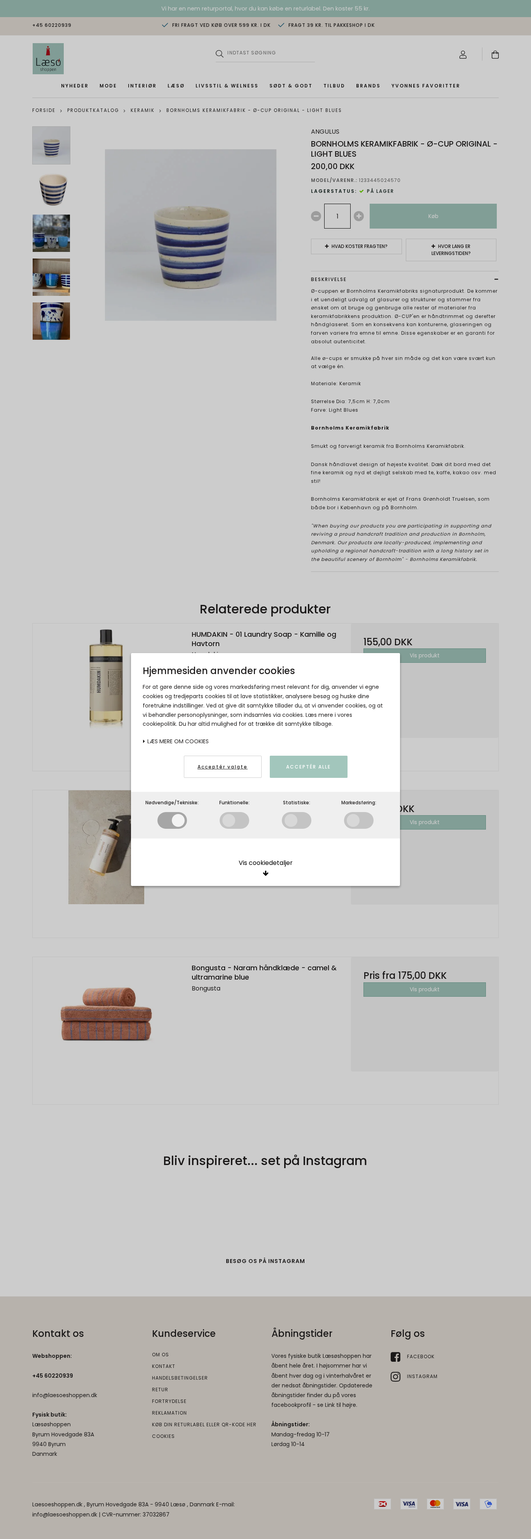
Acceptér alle (308, 766)
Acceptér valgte (222, 766)
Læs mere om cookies (177, 741)
